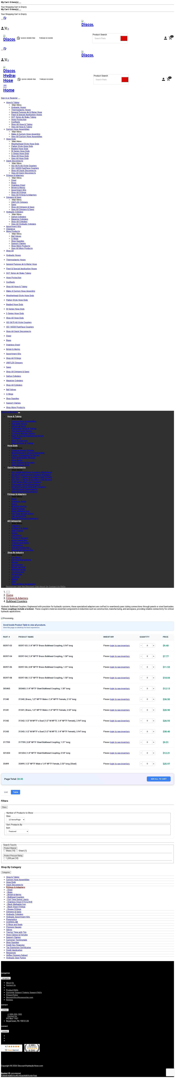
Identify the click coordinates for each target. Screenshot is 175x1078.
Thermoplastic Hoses (21, 110)
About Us (43, 586)
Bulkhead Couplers (15, 897)
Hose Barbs (16, 460)
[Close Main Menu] (19, 98)
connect (5, 1031)
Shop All (10, 251)
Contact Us (54, 586)
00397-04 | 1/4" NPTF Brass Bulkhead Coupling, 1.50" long (45, 656)
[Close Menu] (19, 412)
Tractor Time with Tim (16, 932)
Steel (13, 180)
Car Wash (15, 557)
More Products (13, 231)
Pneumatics (17, 545)
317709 (6, 742)
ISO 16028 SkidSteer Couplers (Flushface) (31, 472)
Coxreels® (16, 535)
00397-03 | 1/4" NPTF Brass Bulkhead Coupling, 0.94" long (45, 645)
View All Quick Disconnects (23, 173)
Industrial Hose (18, 426)
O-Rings (14, 238)
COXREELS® (12, 922)
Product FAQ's (12, 990)
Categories (6, 872)
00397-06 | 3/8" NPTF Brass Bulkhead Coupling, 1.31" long (45, 667)
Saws (13, 204)
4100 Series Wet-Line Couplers (26, 482)
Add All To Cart (159, 779)
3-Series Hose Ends (20, 153)
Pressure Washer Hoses (23, 433)
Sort (8, 828)
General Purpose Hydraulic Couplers (28, 487)
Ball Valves (16, 236)
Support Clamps (18, 243)
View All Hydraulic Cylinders (23, 224)
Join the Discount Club (28, 586)
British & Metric (18, 187)
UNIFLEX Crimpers (19, 202)
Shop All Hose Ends (20, 156)
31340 (6, 699)
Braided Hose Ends (19, 148)
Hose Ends (11, 139)
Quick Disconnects (14, 161)
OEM (13, 582)
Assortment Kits (18, 190)
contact (5, 1010)
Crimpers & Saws (13, 197)
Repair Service (18, 567)
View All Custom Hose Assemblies (26, 136)
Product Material (10, 848)
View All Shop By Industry (23, 584)
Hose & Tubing (12, 102)
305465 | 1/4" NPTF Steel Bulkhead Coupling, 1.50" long (44, 688)
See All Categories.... (21, 547)
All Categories (14, 521)
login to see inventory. (120, 645)
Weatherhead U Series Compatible (27, 453)
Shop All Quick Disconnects (23, 170)
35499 (6, 764)
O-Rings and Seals (20, 543)
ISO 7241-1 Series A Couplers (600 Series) (31, 477)
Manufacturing (18, 569)
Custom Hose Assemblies (17, 129)
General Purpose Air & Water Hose (26, 112)
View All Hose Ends (20, 158)
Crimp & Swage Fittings (22, 450)
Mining (14, 579)
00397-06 (7, 667)
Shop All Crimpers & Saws (22, 207)
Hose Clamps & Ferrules (22, 462)
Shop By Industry (15, 552)
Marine (14, 562)
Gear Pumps (17, 530)
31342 (6, 721)
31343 (6, 731)
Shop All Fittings (18, 192)
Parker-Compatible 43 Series (25, 455)
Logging (15, 577)
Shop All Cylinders (19, 221)
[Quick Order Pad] (5, 49)
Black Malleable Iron (16, 904)
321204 (6, 753)
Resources (11, 586)
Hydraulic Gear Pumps (16, 958)
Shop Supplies (17, 241)
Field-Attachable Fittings (23, 458)
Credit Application (14, 950)
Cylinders (15, 526)
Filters (4, 807)
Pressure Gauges (19, 538)
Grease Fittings (14, 909)
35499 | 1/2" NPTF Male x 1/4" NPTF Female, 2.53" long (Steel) (47, 764)
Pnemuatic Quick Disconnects (25, 484)
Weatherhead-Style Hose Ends (25, 144)
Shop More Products (20, 246)
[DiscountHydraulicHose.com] (87, 54)
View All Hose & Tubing (21, 127)
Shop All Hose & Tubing (21, 124)
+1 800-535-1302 (14, 1014)
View (8, 816)
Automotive (17, 564)
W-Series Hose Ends (20, 151)
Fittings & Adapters (15, 175)
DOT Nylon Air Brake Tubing (23, 117)
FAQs (62, 586)
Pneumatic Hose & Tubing (23, 428)
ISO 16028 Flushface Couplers (25, 168)
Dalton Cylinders (18, 217)
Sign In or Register (9, 98)
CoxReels (15, 122)
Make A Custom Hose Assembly (25, 134)
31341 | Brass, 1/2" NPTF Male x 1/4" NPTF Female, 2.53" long (47, 710)
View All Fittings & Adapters (24, 195)
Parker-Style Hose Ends (22, 146)
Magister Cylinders (19, 219)
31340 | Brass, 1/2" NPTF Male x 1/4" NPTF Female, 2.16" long (47, 699)
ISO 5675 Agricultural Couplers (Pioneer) (31, 475)
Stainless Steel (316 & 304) (19, 902)
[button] (6, 60)
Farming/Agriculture (21, 560)
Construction (17, 572)
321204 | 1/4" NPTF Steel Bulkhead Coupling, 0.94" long (44, 753)
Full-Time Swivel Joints (22, 513)
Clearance (10, 229)
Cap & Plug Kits (18, 516)
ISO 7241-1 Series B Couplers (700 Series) (31, 479)
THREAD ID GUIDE (46, 79)
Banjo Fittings (18, 509)
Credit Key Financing (15, 945)
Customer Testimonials (16, 940)
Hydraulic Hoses (18, 107)
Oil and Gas (16, 574)
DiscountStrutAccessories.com (19, 997)
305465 (6, 688)
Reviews (9, 1000)
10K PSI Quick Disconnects (24, 489)
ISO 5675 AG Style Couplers (24, 166)
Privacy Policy (12, 995)
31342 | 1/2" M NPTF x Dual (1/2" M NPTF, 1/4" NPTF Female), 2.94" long (52, 721)
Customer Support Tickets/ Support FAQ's (24, 993)
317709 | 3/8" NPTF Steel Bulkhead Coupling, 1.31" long (44, 742)
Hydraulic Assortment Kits (18, 917)
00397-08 (7, 678)
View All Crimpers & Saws (22, 209)
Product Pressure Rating (13, 856)
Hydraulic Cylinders (14, 212)
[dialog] (87, 4)
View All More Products (22, 248)
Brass (13, 183)
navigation (6, 978)
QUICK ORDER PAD (29, 79)
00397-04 (7, 656)
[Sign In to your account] (2, 60)
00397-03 (7, 645)
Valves (14, 533)
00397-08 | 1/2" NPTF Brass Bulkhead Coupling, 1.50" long (45, 678)
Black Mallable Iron (20, 511)
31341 (6, 710)
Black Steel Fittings (16, 907)
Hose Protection (18, 119)
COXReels (16, 438)
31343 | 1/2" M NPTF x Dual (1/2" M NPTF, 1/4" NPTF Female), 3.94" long (52, 731)
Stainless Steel (18, 185)
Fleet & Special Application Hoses (26, 114)
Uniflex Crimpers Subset (17, 955)
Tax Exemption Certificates (18, 947)
